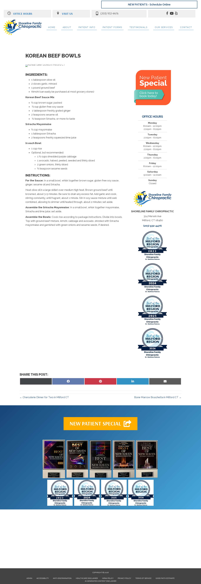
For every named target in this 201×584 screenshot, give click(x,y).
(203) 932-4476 (152, 225)
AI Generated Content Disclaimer (100, 581)
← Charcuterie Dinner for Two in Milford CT (44, 397)
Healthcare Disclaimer (87, 578)
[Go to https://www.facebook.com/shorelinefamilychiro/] (167, 14)
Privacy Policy (124, 578)
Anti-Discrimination (62, 578)
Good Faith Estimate (165, 578)
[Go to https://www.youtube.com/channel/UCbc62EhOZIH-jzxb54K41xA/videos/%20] (171, 14)
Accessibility (42, 578)
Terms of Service (143, 578)
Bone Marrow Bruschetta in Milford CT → (157, 397)
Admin (29, 578)
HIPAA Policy (107, 578)
